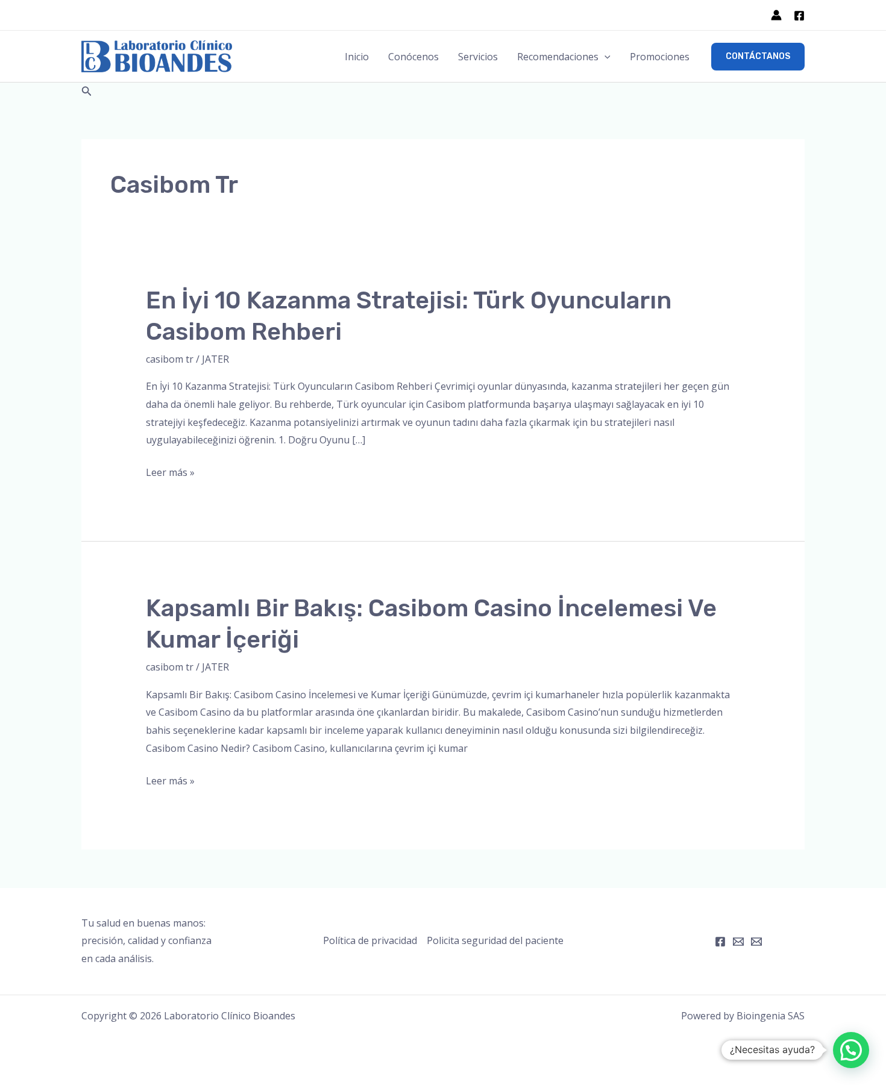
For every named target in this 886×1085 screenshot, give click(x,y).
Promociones (660, 56)
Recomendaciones (558, 56)
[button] (605, 57)
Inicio (357, 56)
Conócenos (413, 56)
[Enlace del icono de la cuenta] (776, 15)
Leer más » (170, 473)
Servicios (478, 56)
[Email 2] (756, 941)
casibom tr (169, 359)
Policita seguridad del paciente (495, 940)
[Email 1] (738, 941)
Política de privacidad (370, 940)
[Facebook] (799, 15)
